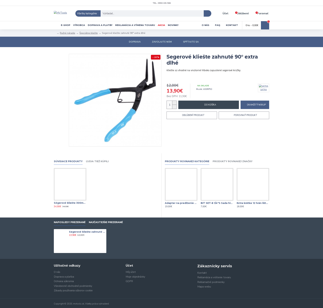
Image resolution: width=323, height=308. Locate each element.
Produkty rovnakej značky (233, 161)
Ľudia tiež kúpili (97, 161)
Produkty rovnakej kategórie (187, 161)
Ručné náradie (67, 33)
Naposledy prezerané (69, 222)
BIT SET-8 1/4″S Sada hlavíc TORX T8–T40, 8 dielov (217, 203)
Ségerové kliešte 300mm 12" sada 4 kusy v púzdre (70, 202)
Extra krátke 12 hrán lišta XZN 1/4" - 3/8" (253, 203)
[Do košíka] (69, 239)
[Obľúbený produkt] (70, 199)
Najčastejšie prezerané (106, 222)
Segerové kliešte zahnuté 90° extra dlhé (87, 231)
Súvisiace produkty (68, 161)
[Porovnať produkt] (76, 199)
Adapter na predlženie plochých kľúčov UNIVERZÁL (181, 203)
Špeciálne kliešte (88, 33)
